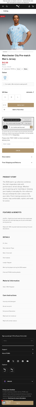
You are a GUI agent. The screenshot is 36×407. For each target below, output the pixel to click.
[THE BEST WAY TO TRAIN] (12, 370)
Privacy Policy (16, 134)
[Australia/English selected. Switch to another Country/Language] (18, 381)
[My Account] (29, 6)
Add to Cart (20, 105)
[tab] (5, 52)
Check (18, 150)
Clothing (5, 11)
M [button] (11, 97)
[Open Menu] (3, 6)
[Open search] (6, 6)
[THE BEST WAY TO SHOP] (5, 370)
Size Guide (29, 92)
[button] (3, 6)
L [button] (17, 97)
